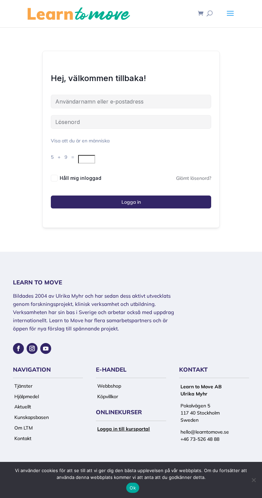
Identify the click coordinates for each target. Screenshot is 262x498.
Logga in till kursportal (123, 429)
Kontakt (22, 438)
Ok (133, 488)
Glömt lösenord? (193, 178)
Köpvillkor (107, 396)
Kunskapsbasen (31, 417)
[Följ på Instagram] (32, 348)
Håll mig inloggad (80, 178)
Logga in (131, 202)
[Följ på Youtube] (45, 348)
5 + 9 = (64, 157)
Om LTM (23, 428)
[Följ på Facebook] (18, 348)
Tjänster (23, 386)
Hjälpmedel (26, 396)
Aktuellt (22, 407)
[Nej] (253, 480)
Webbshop (109, 386)
